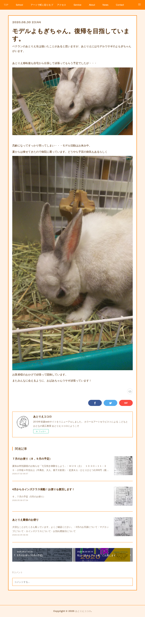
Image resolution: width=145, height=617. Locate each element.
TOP (6, 4)
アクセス (61, 4)
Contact (120, 4)
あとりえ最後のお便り (25, 519)
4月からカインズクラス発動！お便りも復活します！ (43, 489)
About (92, 4)
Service (77, 4)
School (19, 4)
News (105, 4)
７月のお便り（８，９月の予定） (32, 458)
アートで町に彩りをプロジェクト (42, 4)
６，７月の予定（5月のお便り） (28, 496)
